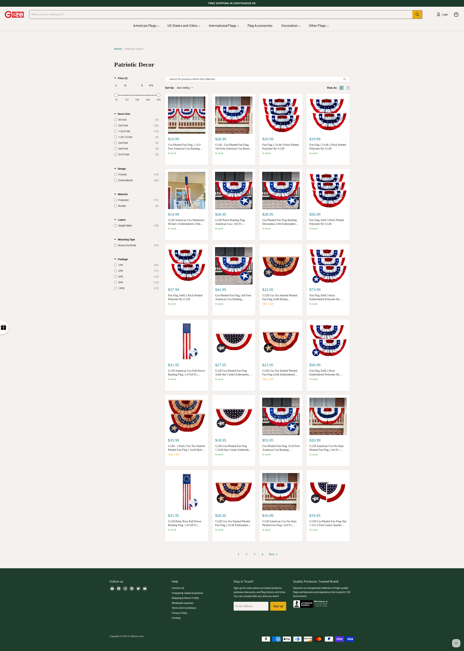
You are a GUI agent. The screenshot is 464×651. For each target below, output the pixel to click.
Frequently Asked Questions (187, 593)
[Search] (417, 14)
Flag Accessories (260, 26)
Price (123, 78)
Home (118, 49)
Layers (122, 219)
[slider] (116, 95)
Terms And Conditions (184, 607)
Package (123, 259)
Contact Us (178, 588)
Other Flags (317, 26)
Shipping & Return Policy (185, 598)
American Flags (145, 26)
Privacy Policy (179, 613)
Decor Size (124, 113)
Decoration (289, 26)
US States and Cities (182, 26)
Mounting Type (126, 239)
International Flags (223, 26)
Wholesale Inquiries (182, 603)
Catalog (176, 617)
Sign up (278, 606)
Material (123, 194)
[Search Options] (346, 79)
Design (122, 168)
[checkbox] (136, 119)
